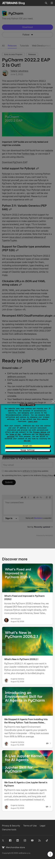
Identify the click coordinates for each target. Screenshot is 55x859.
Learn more (32, 421)
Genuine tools (9, 829)
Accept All (27, 446)
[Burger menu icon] (52, 3)
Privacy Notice (39, 432)
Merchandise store (14, 847)
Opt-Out (27, 441)
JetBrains (22, 853)
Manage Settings (28, 450)
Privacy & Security (11, 825)
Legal (42, 825)
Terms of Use (15, 434)
